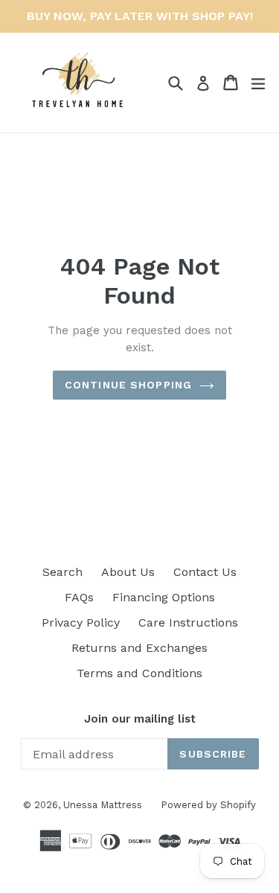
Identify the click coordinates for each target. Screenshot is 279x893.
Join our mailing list (140, 719)
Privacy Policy (81, 622)
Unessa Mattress (102, 804)
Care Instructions (188, 622)
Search (62, 572)
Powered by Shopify (208, 804)
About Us (128, 572)
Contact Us (205, 572)
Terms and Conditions (139, 673)
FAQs (79, 597)
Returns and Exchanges (139, 648)
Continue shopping (128, 385)
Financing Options (163, 597)
